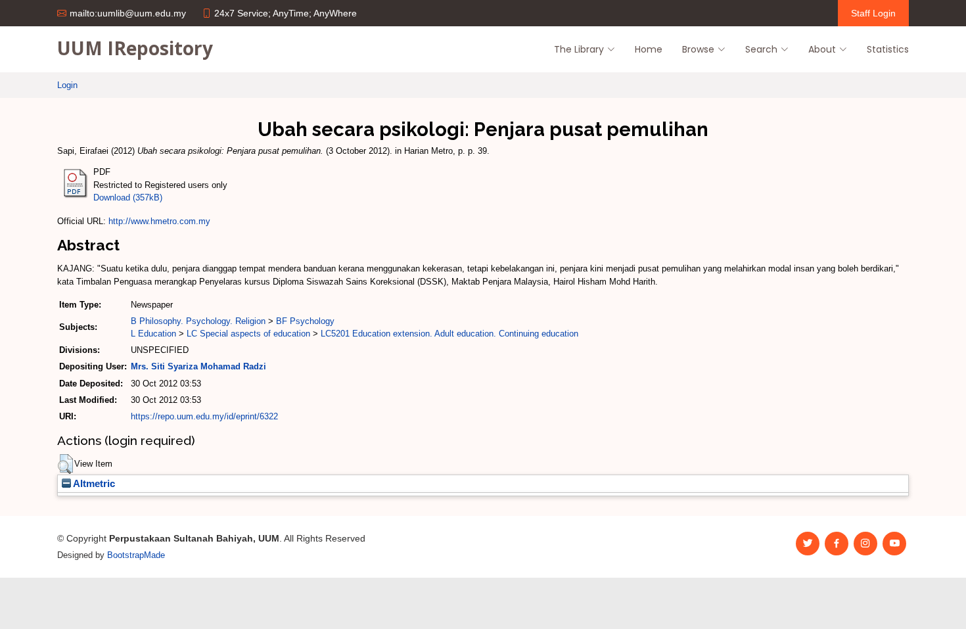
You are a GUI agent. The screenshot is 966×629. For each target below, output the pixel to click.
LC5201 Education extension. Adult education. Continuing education (449, 333)
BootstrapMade (136, 555)
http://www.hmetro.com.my (159, 221)
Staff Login (873, 13)
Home (648, 49)
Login (67, 85)
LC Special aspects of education (248, 333)
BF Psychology (305, 321)
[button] (65, 464)
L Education (153, 333)
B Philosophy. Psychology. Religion (198, 321)
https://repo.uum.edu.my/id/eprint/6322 (204, 416)
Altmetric (93, 483)
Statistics (888, 49)
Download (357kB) (127, 197)
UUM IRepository (135, 47)
